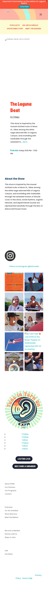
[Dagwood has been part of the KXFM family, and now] (14, 321)
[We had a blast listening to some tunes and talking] (34, 321)
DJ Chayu (14, 117)
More (25, 142)
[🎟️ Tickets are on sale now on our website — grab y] (14, 302)
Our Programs (10, 491)
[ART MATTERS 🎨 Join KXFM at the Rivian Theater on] (34, 341)
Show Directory (15, 29)
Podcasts (15, 26)
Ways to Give (10, 537)
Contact (8, 494)
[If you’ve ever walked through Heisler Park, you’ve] (14, 341)
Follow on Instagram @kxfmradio (24, 266)
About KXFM (9, 484)
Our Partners (10, 487)
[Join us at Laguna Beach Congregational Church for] (14, 361)
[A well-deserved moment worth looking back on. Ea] (34, 361)
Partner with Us (11, 534)
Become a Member (25, 466)
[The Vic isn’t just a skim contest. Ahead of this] (34, 282)
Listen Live (24, 458)
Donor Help (27, 578)
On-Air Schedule (30, 26)
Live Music (9, 554)
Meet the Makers (33, 29)
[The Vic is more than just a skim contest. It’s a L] (34, 302)
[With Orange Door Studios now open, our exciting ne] (14, 282)
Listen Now (24, 7)
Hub (6, 551)
